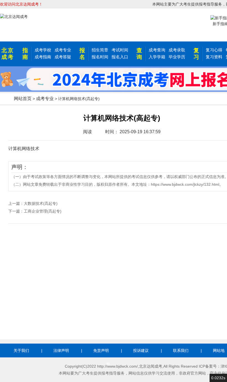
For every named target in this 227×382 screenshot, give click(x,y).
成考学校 (43, 50)
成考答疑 (63, 56)
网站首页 (23, 98)
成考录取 (177, 50)
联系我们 (181, 350)
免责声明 (101, 350)
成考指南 (43, 56)
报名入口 (120, 56)
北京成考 (7, 53)
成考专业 (63, 50)
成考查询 (157, 50)
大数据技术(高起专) (41, 203)
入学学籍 (157, 56)
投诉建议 (141, 350)
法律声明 (61, 350)
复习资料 (214, 56)
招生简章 (100, 50)
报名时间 (100, 56)
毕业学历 (177, 56)
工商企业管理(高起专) (42, 211)
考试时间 (120, 50)
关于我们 (21, 350)
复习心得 (214, 50)
